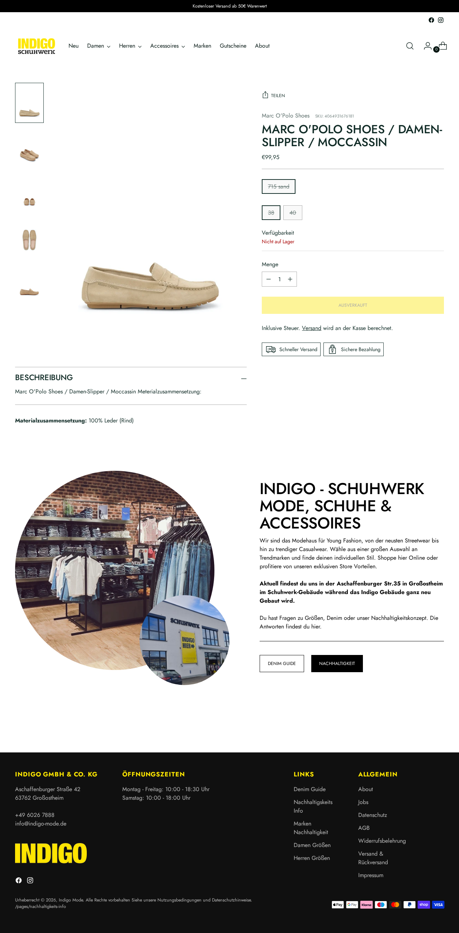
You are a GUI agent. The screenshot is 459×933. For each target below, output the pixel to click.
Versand (311, 328)
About (365, 789)
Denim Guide (310, 789)
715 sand (278, 186)
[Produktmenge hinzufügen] (268, 279)
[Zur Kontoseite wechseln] (425, 46)
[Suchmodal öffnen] (410, 46)
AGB (364, 828)
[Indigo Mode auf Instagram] (440, 20)
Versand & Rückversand (373, 858)
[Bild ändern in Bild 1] (29, 103)
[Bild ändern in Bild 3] (29, 192)
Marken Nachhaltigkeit (311, 827)
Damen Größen (312, 845)
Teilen (278, 95)
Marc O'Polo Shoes (285, 115)
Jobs (363, 802)
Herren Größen (312, 858)
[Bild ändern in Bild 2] (29, 147)
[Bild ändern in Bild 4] (29, 236)
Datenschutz (372, 815)
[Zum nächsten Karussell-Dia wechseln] (438, 728)
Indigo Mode (71, 900)
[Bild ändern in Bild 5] (29, 281)
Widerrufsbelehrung (382, 841)
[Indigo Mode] (36, 46)
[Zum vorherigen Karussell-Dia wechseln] (421, 728)
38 (271, 213)
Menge (270, 264)
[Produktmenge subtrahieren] (290, 279)
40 (292, 213)
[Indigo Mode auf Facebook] (431, 20)
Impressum (370, 875)
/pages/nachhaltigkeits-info (40, 906)
